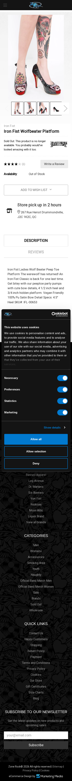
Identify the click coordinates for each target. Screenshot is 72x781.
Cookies (36, 674)
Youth (36, 569)
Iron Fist (36, 498)
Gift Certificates (36, 686)
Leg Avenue (36, 481)
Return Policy (36, 651)
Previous (6, 108)
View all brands (36, 522)
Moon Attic (36, 510)
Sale (36, 592)
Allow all (36, 439)
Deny (36, 463)
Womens (36, 551)
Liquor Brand (36, 516)
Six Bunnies (36, 492)
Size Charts (36, 692)
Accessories (36, 557)
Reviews (36, 252)
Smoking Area (36, 563)
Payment (36, 657)
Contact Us (36, 633)
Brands (36, 598)
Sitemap (58, 766)
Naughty (36, 575)
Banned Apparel (36, 475)
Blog (36, 698)
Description (36, 240)
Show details (52, 427)
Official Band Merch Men (36, 580)
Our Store (36, 680)
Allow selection (36, 451)
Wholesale (36, 610)
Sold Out (36, 604)
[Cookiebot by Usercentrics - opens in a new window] (52, 314)
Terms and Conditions (36, 663)
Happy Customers (36, 639)
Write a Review (54, 164)
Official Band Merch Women (36, 586)
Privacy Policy (36, 669)
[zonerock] (70, 4)
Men (36, 545)
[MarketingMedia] (49, 776)
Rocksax (36, 504)
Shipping (36, 645)
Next (65, 108)
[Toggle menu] (5, 5)
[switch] (62, 389)
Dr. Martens (36, 486)
